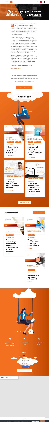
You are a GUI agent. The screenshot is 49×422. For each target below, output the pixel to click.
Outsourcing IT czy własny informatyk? (33, 277)
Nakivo (15, 68)
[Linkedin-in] (25, 352)
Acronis (12, 68)
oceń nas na (25, 367)
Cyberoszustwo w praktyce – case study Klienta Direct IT (13, 150)
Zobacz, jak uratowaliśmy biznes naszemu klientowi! (12, 184)
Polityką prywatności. (35, 421)
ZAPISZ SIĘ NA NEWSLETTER (24, 370)
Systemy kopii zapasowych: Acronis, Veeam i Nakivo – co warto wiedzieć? (35, 151)
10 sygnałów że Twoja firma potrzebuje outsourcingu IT (34, 242)
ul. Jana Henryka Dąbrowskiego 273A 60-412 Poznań (10, 343)
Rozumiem (42, 421)
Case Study (18, 141)
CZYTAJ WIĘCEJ (11, 155)
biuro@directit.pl (30, 81)
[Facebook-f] (23, 352)
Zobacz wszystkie (24, 202)
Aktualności (10, 141)
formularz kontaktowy (24, 87)
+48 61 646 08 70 (20, 81)
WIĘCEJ (8, 254)
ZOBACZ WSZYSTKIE (38, 212)
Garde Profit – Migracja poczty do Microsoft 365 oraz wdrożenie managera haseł (34, 187)
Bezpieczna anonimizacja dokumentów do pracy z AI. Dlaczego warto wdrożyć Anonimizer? (12, 245)
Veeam (19, 68)
